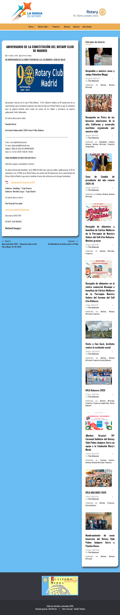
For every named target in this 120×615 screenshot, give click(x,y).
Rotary (31, 26)
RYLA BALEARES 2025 (96, 492)
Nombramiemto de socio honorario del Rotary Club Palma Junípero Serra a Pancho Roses (100, 541)
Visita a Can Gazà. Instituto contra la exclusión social (100, 345)
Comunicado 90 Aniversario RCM (23, 182)
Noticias (67, 26)
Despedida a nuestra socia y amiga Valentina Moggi (100, 72)
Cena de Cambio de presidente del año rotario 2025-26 (100, 180)
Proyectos (55, 26)
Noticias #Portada (99, 144)
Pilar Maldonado (93, 81)
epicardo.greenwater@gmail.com (17, 209)
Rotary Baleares (105, 360)
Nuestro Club (42, 26)
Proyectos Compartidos (101, 403)
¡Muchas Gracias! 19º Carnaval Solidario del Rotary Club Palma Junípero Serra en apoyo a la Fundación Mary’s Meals (100, 442)
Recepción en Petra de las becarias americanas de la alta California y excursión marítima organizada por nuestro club (100, 124)
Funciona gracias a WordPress (46, 608)
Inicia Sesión (86, 26)
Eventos (99, 194)
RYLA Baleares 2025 (95, 390)
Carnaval (103, 460)
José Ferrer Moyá (26, 55)
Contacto (76, 26)
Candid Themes (79, 608)
